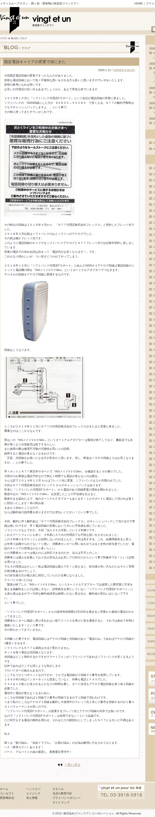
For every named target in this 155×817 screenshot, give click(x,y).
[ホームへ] (36, 21)
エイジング (33, 793)
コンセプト (7, 793)
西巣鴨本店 (7, 797)
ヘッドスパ (33, 789)
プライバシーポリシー (66, 797)
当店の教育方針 (62, 793)
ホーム (4, 789)
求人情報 (32, 797)
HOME (138, 3)
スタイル (58, 789)
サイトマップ (60, 802)
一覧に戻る (72, 765)
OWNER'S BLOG (124, 70)
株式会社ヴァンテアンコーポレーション (88, 813)
